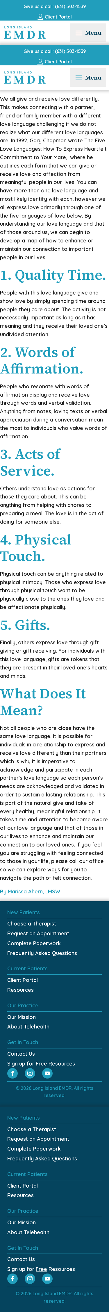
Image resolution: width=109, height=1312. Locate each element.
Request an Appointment (38, 933)
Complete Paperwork (34, 943)
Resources (20, 990)
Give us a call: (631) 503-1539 (55, 6)
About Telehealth (28, 1026)
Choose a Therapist (31, 923)
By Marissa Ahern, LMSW (31, 891)
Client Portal (22, 980)
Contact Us (21, 1053)
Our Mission (21, 1017)
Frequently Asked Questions (42, 953)
